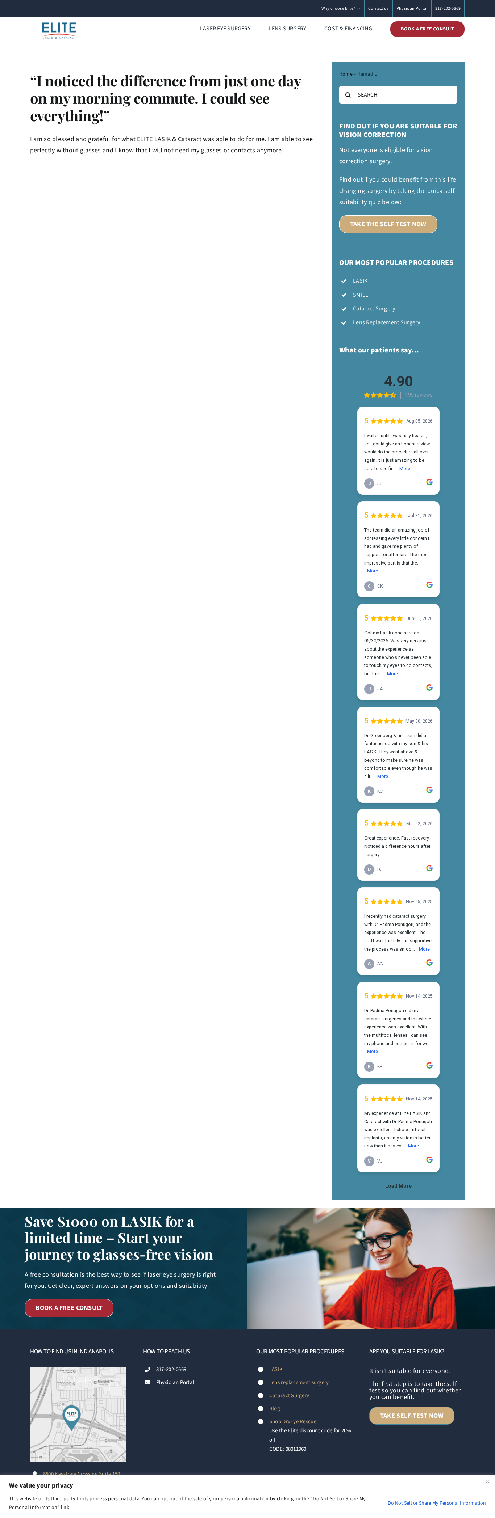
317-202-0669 (171, 1369)
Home (346, 74)
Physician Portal (175, 1382)
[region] (247, 1496)
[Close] (487, 1481)
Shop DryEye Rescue (292, 1421)
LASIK (276, 1369)
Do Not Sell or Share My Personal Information (437, 1503)
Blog (274, 1408)
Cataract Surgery (289, 1395)
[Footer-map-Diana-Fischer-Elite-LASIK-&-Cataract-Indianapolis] (78, 1369)
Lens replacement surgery (299, 1382)
